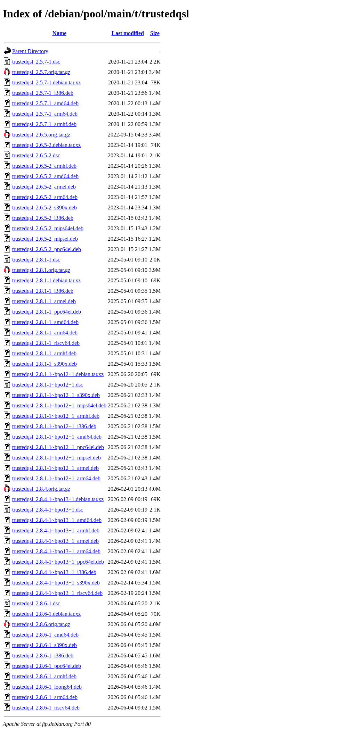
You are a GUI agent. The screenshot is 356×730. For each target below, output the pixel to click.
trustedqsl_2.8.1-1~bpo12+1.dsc (47, 385)
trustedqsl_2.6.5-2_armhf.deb (44, 166)
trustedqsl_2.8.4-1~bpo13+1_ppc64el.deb (58, 562)
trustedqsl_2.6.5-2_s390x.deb (44, 207)
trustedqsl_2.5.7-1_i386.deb (42, 93)
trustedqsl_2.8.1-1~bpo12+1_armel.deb (55, 468)
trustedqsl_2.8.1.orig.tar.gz (41, 270)
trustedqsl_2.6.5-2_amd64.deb (45, 176)
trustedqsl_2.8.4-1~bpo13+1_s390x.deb (56, 583)
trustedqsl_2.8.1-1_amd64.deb (45, 322)
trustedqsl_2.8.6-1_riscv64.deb (46, 708)
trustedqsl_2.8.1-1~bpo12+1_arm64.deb (56, 478)
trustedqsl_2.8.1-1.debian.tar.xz (46, 280)
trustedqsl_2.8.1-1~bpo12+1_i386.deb (54, 426)
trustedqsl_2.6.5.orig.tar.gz (41, 135)
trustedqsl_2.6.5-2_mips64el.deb (47, 228)
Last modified (128, 33)
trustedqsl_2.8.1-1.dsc (36, 260)
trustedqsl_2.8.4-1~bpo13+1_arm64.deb (56, 551)
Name (59, 33)
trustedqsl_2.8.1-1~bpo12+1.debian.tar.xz (58, 374)
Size (155, 33)
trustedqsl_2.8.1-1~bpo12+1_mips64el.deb (59, 405)
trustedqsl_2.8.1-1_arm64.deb (45, 332)
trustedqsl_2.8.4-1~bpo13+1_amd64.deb (57, 520)
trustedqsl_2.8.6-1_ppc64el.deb (46, 666)
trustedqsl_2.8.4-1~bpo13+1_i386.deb (54, 572)
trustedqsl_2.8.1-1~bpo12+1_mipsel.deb (56, 458)
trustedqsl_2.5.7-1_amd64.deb (45, 103)
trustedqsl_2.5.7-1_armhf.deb (44, 124)
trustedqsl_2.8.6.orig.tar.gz (41, 624)
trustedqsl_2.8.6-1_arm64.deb (45, 697)
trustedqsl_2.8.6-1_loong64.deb (47, 687)
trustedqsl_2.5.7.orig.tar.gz (41, 72)
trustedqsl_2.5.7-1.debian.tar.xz (46, 82)
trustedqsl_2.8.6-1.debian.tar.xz (46, 614)
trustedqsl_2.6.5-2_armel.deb (44, 187)
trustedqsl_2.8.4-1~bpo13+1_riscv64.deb (57, 593)
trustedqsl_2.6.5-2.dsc (36, 155)
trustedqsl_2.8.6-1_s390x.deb (44, 645)
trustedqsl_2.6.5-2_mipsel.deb (45, 239)
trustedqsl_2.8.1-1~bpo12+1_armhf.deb (55, 416)
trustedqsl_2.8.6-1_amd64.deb (45, 635)
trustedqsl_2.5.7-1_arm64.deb (45, 114)
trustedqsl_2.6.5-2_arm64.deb (45, 197)
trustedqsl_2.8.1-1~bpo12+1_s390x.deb (56, 395)
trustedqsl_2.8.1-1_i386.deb (42, 291)
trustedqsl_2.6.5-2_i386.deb (42, 218)
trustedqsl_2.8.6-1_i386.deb (42, 655)
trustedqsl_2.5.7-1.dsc (36, 62)
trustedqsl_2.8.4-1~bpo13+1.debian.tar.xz (58, 499)
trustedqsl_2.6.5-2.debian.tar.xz (46, 145)
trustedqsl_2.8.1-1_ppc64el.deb (46, 312)
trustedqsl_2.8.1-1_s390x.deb (44, 364)
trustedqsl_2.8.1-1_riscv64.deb (46, 343)
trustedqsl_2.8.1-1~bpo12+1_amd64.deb (57, 437)
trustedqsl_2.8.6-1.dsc (36, 603)
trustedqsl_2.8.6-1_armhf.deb (44, 676)
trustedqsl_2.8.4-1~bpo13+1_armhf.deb (55, 530)
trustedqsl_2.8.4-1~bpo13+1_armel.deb (55, 541)
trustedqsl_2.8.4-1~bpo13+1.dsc (47, 510)
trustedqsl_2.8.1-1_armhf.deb (44, 353)
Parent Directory (30, 51)
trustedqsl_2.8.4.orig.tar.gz (41, 489)
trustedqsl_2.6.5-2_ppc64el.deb (46, 249)
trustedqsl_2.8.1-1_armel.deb (44, 301)
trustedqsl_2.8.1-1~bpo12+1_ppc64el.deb (58, 447)
